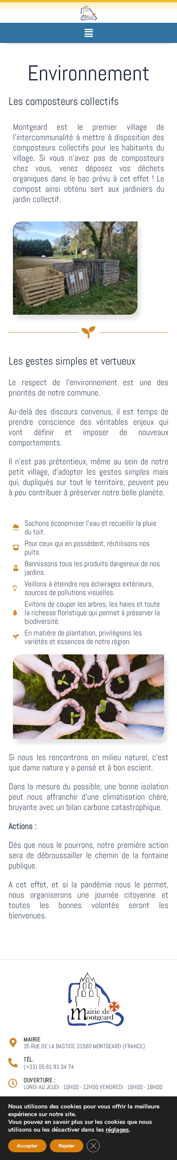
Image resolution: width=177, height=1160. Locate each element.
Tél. (29, 1059)
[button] (88, 33)
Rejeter (66, 1145)
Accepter (27, 1145)
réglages (117, 1130)
